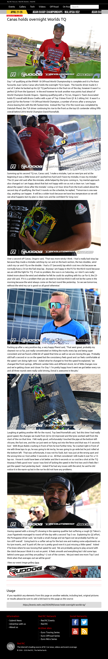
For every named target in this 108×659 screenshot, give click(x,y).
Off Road (54, 7)
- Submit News (15, 620)
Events (12, 7)
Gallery (22, 7)
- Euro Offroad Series (50, 636)
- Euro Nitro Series (48, 639)
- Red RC (44, 624)
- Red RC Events (47, 620)
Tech (32, 7)
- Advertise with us (17, 624)
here (37, 562)
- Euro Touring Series (50, 632)
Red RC (32, 1)
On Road (67, 7)
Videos (42, 7)
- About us (13, 627)
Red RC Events (24, 1)
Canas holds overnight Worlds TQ (36, 19)
